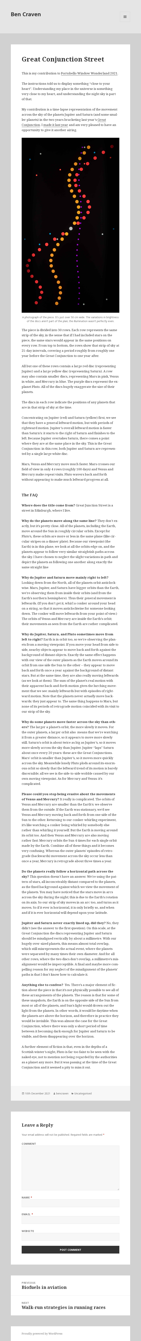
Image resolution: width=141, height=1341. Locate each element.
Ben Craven (26, 14)
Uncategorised (83, 1093)
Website (28, 1231)
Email (27, 1214)
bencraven (62, 1093)
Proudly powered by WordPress (42, 1333)
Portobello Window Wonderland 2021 (89, 73)
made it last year (55, 125)
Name (27, 1197)
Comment (29, 1143)
